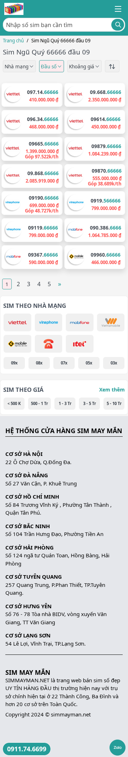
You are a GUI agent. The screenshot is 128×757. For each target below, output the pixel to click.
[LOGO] (13, 9)
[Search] (117, 25)
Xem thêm (112, 389)
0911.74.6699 (26, 749)
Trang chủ (13, 40)
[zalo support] (118, 748)
